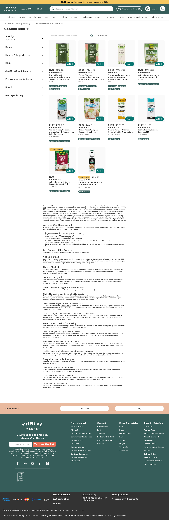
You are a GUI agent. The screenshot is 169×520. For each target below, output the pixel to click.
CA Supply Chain (61, 499)
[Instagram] (25, 463)
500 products (79, 269)
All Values (123, 450)
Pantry (74, 17)
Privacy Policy (89, 494)
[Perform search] (52, 8)
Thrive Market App (79, 457)
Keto (121, 426)
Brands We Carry (78, 447)
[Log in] (147, 8)
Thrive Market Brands (81, 450)
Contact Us (102, 426)
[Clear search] (112, 9)
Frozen (121, 17)
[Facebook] (17, 463)
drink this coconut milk (63, 353)
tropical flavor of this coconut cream (69, 343)
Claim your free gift (131, 9)
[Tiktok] (40, 463)
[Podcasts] (47, 463)
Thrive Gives (76, 440)
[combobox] (81, 8)
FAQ (139, 408)
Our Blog (75, 444)
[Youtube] (32, 463)
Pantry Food (149, 430)
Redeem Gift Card (105, 437)
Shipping (101, 433)
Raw (121, 437)
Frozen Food (150, 444)
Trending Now (35, 17)
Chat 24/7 (84, 408)
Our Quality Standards (81, 433)
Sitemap (57, 503)
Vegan (122, 440)
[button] (162, 8)
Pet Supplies (150, 464)
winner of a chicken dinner (83, 377)
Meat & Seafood (60, 17)
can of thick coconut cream (107, 335)
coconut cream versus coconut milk (77, 369)
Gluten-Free (124, 433)
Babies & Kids (157, 17)
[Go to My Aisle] (10, 9)
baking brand (52, 280)
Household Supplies (153, 461)
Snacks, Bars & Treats (90, 17)
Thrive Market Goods (15, 17)
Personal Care (150, 457)
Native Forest (48, 259)
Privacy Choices (120, 494)
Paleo (121, 430)
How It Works (77, 426)
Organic (122, 444)
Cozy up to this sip (50, 385)
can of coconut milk (55, 296)
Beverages (109, 17)
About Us (75, 430)
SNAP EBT (75, 461)
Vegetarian (124, 447)
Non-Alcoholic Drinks (137, 17)
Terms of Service (61, 494)
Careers (100, 444)
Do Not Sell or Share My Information (94, 499)
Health (147, 450)
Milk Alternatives (42, 24)
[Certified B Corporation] (21, 477)
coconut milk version (101, 315)
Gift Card (148, 426)
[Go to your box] (162, 8)
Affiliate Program (105, 440)
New (47, 17)
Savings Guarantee (79, 454)
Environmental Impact (81, 437)
